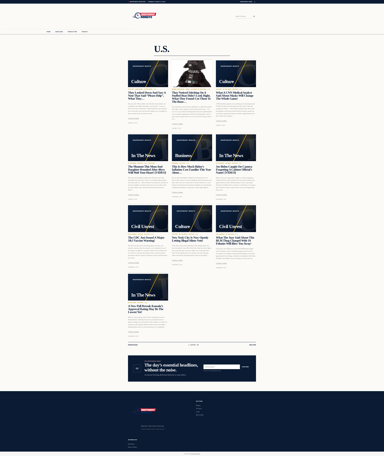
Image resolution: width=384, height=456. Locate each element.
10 (197, 344)
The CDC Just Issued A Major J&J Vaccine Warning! (146, 239)
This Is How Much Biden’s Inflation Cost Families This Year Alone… (191, 169)
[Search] (254, 16)
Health (140, 234)
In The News (148, 89)
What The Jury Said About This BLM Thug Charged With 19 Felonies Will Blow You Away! (235, 240)
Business (175, 163)
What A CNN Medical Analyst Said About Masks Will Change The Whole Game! (234, 95)
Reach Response (195, 453)
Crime (188, 89)
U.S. (155, 89)
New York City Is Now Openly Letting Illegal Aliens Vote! (190, 239)
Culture (131, 89)
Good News (139, 89)
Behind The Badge (178, 89)
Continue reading (133, 118)
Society (140, 163)
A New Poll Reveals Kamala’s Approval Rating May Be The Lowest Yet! (145, 309)
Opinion (228, 163)
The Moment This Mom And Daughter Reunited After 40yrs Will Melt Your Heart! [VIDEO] (147, 169)
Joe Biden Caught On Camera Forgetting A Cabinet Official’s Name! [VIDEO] (234, 169)
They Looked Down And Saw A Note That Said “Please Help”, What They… (147, 95)
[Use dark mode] (254, 2)
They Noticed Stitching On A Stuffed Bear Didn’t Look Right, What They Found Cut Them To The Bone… (191, 97)
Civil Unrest (132, 234)
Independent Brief (246, 1)
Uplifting (151, 163)
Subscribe (245, 367)
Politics (235, 89)
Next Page (252, 344)
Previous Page (133, 344)
